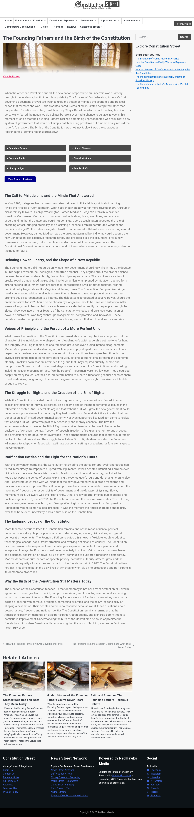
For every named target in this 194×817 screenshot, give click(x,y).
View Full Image (11, 76)
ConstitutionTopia (90, 26)
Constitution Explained (62, 20)
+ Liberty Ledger (16, 168)
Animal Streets (59, 791)
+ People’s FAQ (80, 168)
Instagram (155, 773)
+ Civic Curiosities (81, 158)
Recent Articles (183, 24)
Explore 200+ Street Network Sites (69, 795)
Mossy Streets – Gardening (65, 777)
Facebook (155, 770)
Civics (44, 26)
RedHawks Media (121, 775)
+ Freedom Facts (16, 158)
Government (87, 20)
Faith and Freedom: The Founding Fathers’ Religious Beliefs (109, 700)
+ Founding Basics (17, 148)
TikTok (154, 791)
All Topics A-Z (10, 781)
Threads (154, 788)
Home (8, 20)
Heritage (58, 26)
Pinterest (155, 795)
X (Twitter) (156, 781)
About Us (8, 770)
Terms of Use (10, 788)
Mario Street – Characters (64, 781)
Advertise (8, 784)
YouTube (155, 784)
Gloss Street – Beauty (62, 784)
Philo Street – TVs (60, 788)
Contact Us (9, 773)
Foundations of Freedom (29, 20)
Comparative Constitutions (20, 26)
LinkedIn (155, 777)
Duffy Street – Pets (61, 773)
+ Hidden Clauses (81, 148)
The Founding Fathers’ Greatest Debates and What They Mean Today (21, 700)
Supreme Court (108, 20)
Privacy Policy (10, 791)
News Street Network (62, 770)
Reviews (71, 26)
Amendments (130, 20)
